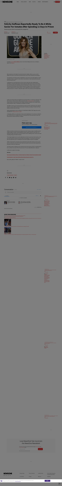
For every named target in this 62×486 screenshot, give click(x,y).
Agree (47, 480)
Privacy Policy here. (18, 481)
